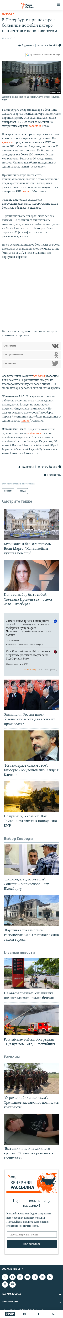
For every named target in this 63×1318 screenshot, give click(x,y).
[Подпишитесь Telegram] (35, 1277)
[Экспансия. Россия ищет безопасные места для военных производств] (31, 695)
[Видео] (39, 1314)
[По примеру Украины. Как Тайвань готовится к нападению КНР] (31, 796)
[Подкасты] (5, 1284)
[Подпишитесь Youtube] (27, 1277)
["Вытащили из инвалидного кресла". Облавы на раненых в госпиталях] (31, 1129)
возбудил (39, 376)
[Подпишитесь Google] (5, 1277)
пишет (27, 191)
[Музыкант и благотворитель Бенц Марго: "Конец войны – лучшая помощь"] (31, 524)
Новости (8, 14)
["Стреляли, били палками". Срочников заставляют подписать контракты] (31, 1078)
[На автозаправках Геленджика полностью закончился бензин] (31, 973)
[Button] (26, 46)
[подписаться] (12, 1284)
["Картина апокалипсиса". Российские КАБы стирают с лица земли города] (31, 910)
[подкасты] (24, 1314)
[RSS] (50, 1277)
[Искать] (53, 1314)
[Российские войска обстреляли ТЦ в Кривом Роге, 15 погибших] (31, 1020)
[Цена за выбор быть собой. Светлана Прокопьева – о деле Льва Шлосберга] (31, 575)
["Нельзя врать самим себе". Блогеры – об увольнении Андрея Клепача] (31, 745)
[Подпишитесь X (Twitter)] (20, 1277)
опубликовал (34, 433)
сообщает (35, 126)
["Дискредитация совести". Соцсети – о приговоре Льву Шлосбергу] (31, 859)
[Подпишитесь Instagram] (42, 1277)
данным (7, 142)
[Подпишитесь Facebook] (12, 1277)
